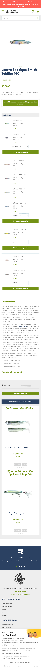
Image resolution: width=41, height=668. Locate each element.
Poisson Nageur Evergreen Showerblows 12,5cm (18, 501)
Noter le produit (20, 393)
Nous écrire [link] (22, 591)
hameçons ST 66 (22, 326)
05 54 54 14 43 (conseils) (21, 594)
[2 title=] (24, 385)
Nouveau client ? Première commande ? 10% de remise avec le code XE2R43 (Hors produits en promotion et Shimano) (21, 4)
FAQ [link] (3, 612)
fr (32, 13)
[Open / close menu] (3, 11)
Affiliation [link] (4, 615)
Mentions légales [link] (6, 627)
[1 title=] (21, 385)
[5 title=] (30, 385)
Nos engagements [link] (7, 604)
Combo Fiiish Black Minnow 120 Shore (18, 436)
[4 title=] (28, 385)
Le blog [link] (4, 609)
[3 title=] (26, 385)
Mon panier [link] (38, 11)
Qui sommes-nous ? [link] (7, 606)
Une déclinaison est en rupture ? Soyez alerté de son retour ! (20, 103)
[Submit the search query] (37, 18)
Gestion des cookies (7, 624)
